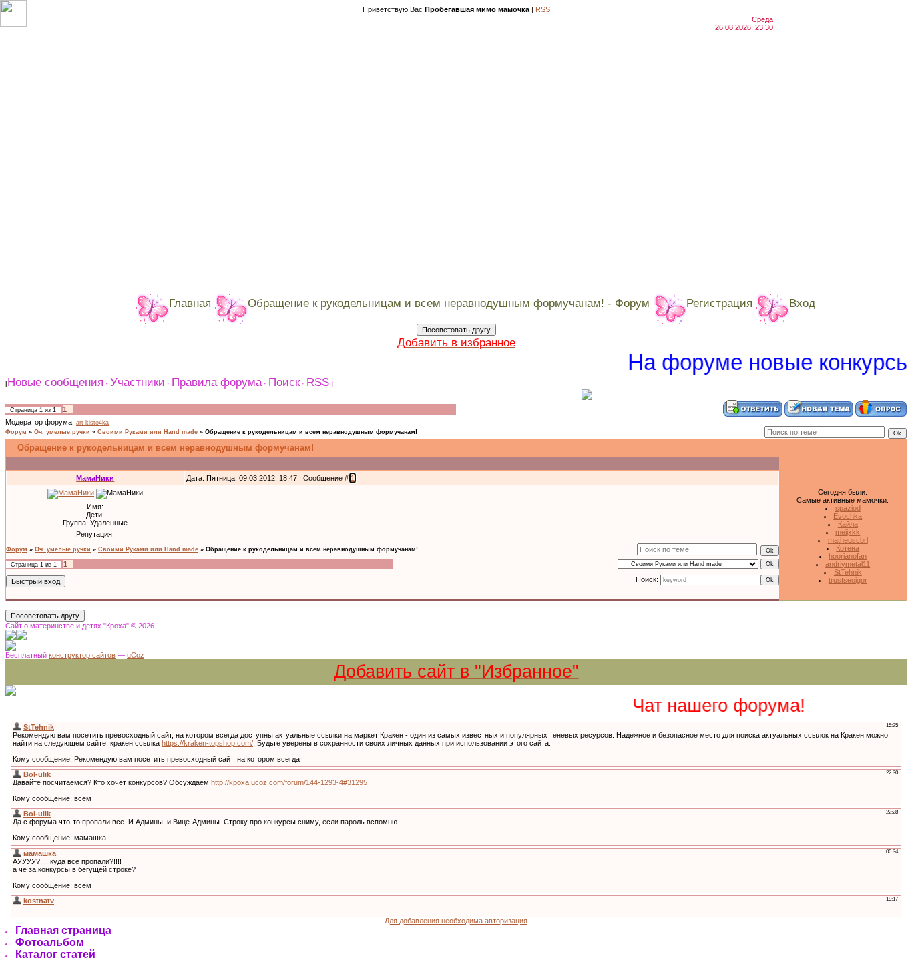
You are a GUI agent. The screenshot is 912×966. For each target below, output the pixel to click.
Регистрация (719, 303)
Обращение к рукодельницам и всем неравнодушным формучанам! (311, 432)
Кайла (848, 524)
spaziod (848, 508)
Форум (16, 432)
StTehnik (848, 572)
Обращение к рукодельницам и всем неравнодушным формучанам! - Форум (449, 303)
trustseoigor (848, 580)
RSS (542, 9)
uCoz (135, 655)
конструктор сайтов (82, 655)
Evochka (847, 516)
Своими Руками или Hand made (147, 432)
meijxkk (847, 532)
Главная (190, 303)
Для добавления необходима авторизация (456, 921)
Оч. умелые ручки (62, 432)
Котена (847, 548)
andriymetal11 (847, 564)
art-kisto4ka (92, 422)
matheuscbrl (848, 540)
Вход (802, 303)
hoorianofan (848, 556)
